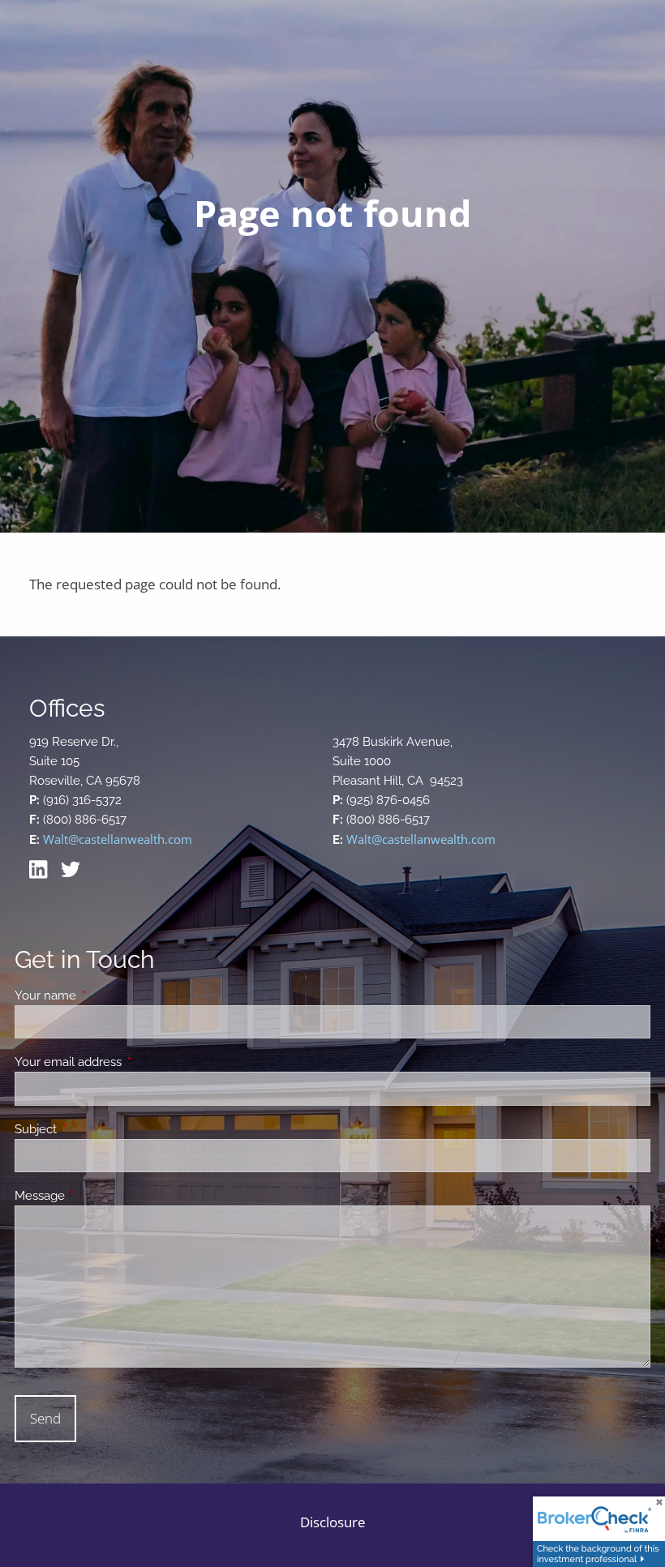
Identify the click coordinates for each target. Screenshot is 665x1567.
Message (98, 1195)
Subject (94, 1129)
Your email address (127, 1062)
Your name (104, 995)
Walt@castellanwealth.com (117, 839)
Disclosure (333, 1522)
